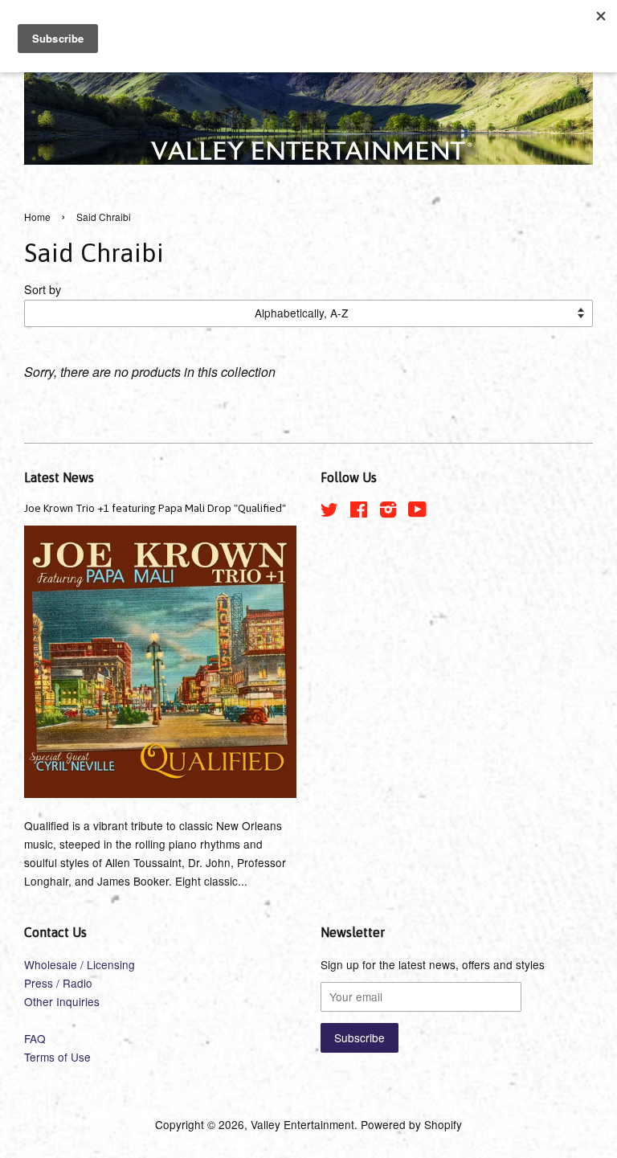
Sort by (42, 288)
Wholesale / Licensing (79, 964)
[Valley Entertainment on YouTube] (417, 512)
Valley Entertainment (302, 1124)
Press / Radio (58, 983)
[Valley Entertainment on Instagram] (388, 512)
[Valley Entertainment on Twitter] (329, 512)
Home (37, 216)
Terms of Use (57, 1057)
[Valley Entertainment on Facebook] (358, 512)
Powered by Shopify (411, 1124)
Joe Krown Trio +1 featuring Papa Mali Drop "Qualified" (155, 507)
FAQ (35, 1038)
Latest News (59, 477)
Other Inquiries (62, 1001)
